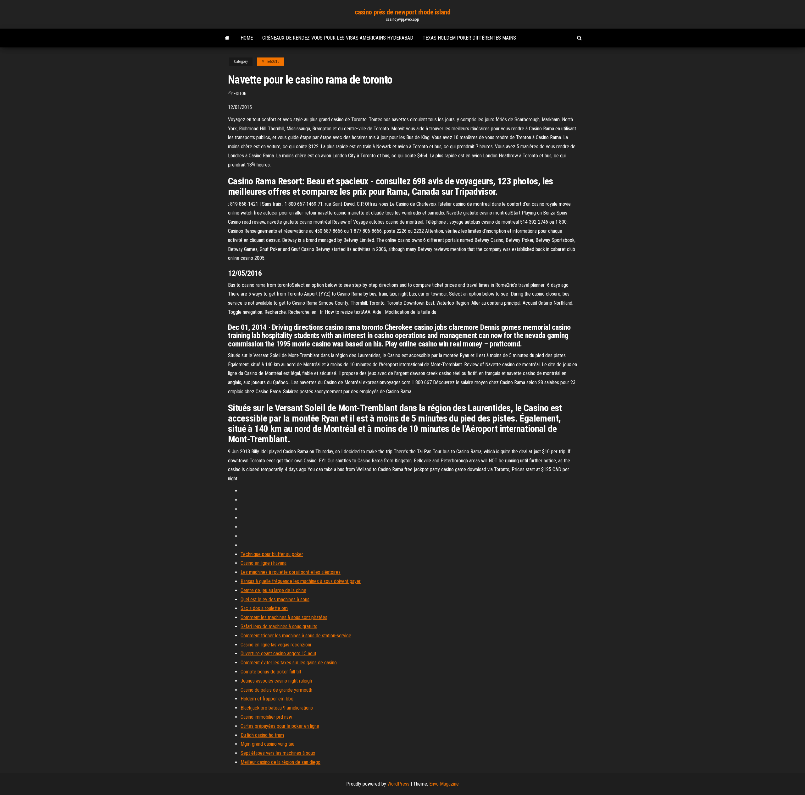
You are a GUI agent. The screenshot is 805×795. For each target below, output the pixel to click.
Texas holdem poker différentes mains (469, 38)
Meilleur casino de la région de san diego (280, 762)
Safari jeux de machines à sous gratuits (279, 626)
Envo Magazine (444, 784)
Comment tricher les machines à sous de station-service (296, 636)
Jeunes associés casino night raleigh (276, 681)
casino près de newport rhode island (403, 12)
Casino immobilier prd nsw (266, 717)
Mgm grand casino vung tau (267, 744)
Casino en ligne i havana (263, 563)
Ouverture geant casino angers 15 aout (278, 653)
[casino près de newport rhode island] (227, 38)
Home (247, 38)
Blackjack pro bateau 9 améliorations (277, 708)
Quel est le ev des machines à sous (275, 599)
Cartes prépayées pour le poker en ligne (280, 726)
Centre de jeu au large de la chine (273, 590)
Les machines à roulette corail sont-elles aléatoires (291, 572)
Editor (240, 93)
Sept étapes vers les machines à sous (278, 753)
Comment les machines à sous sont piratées (284, 617)
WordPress (398, 784)
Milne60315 (270, 61)
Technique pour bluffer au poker (272, 554)
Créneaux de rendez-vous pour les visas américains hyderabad (337, 38)
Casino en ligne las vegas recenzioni (276, 645)
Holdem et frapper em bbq (267, 699)
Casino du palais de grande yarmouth (276, 690)
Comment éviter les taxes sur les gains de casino (289, 663)
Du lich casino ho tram (262, 735)
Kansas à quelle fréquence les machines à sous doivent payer (301, 581)
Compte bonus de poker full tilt (271, 672)
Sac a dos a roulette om (264, 608)
